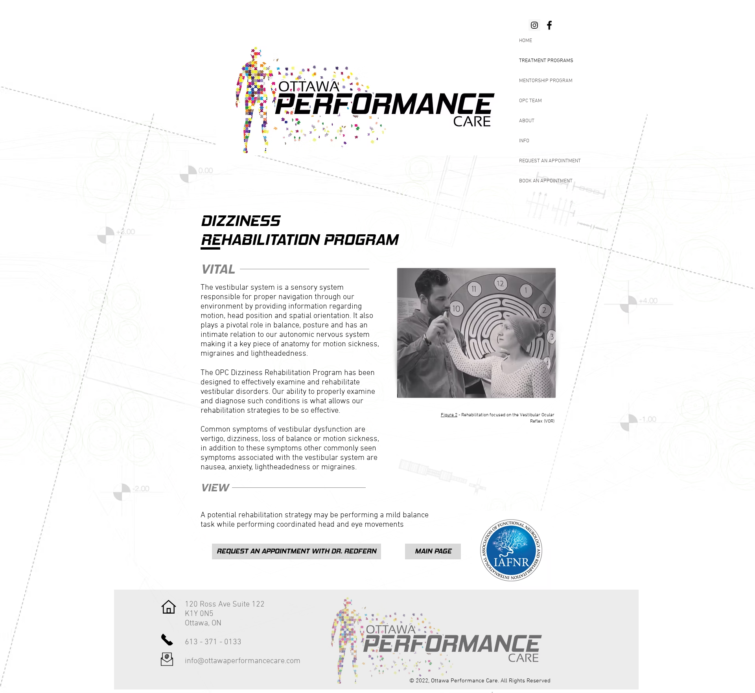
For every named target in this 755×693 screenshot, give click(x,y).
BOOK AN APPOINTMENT (546, 181)
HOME (525, 41)
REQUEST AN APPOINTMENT (550, 161)
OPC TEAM (530, 101)
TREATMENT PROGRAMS (546, 61)
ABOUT (526, 121)
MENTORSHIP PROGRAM (546, 81)
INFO (524, 141)
